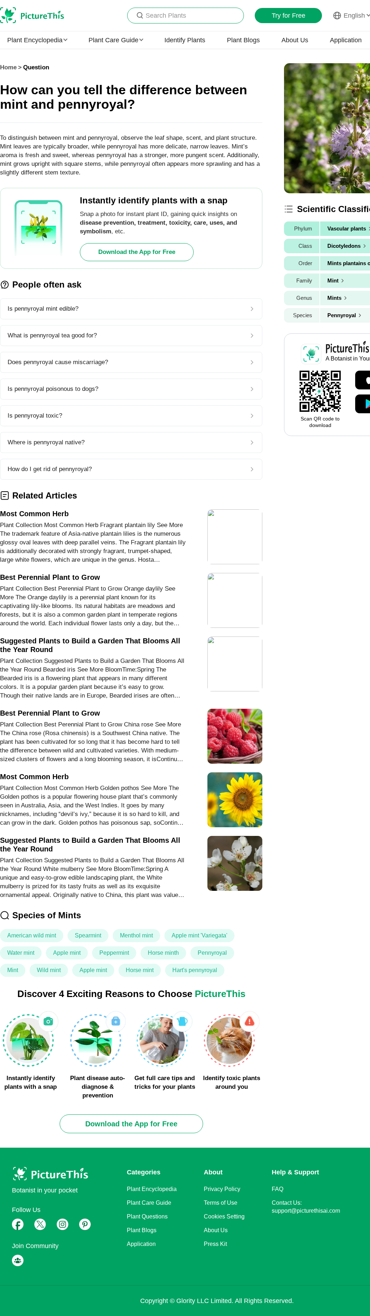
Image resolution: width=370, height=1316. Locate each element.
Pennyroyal (212, 953)
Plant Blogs (243, 40)
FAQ (277, 1189)
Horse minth (163, 953)
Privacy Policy (222, 1189)
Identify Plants (184, 40)
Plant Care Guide (149, 1203)
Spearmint (88, 935)
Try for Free (288, 15)
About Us (294, 40)
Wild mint (49, 970)
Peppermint (114, 953)
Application (346, 40)
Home (8, 67)
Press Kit (215, 1244)
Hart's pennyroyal (194, 970)
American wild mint (31, 935)
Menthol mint (136, 935)
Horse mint (140, 970)
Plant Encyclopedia (152, 1189)
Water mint (20, 953)
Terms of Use (220, 1203)
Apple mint (67, 953)
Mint (12, 970)
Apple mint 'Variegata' (199, 935)
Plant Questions (147, 1216)
